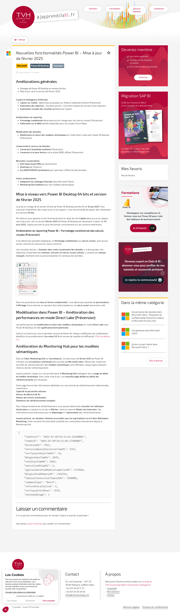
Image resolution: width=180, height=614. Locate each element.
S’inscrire (143, 77)
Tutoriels (93, 8)
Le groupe (112, 588)
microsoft (22, 65)
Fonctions (58, 65)
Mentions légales (131, 607)
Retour (22, 39)
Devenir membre (137, 10)
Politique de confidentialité (155, 607)
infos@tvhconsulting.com (77, 595)
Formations (114, 8)
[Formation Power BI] (143, 212)
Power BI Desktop (40, 65)
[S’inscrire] (143, 267)
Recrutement (113, 591)
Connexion (159, 8)
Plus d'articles (156, 360)
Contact (111, 595)
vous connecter (34, 523)
